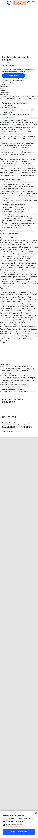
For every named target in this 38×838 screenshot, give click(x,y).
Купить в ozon (13, 75)
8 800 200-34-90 (13, 427)
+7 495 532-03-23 (26, 427)
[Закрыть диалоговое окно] (36, 813)
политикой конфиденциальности (14, 825)
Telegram (18, 431)
